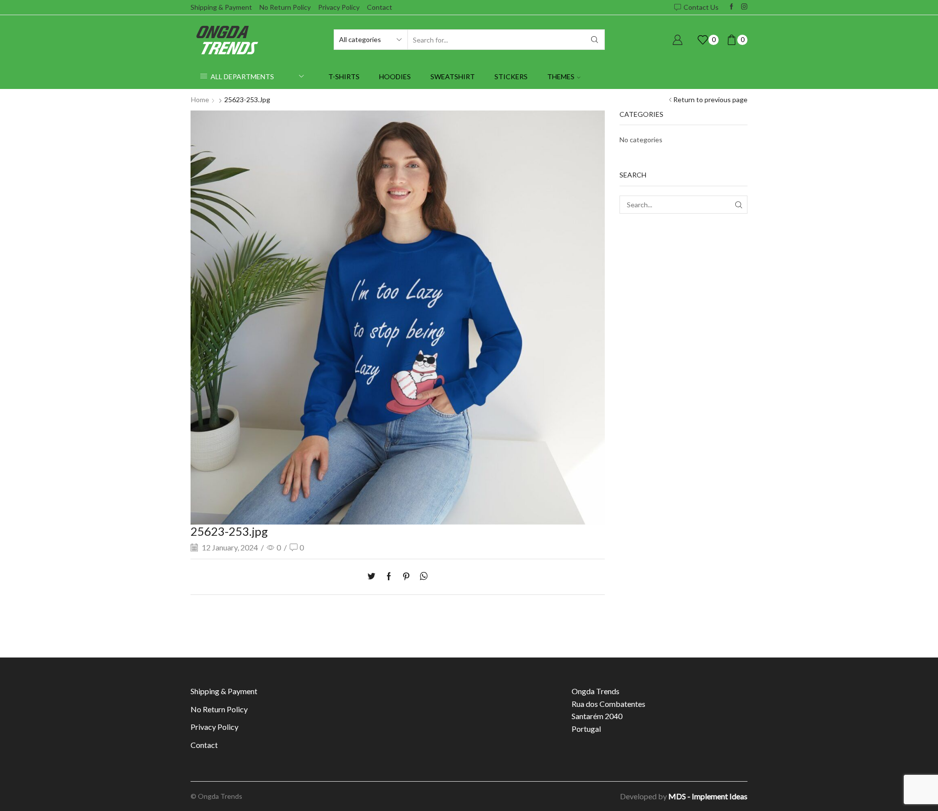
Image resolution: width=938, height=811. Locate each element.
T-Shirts (344, 76)
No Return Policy (285, 7)
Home (200, 99)
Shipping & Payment (221, 7)
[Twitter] (373, 576)
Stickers (511, 76)
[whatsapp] (421, 576)
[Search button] (594, 39)
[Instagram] (744, 7)
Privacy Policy (339, 7)
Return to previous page (710, 99)
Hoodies (395, 76)
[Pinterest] (406, 576)
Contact (379, 7)
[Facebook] (731, 7)
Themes (561, 76)
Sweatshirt (452, 76)
